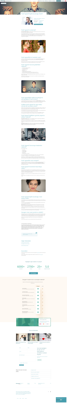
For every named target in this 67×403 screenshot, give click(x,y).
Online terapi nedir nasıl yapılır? (25, 242)
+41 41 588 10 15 (40, 21)
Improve (41, 254)
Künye (18, 398)
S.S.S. (50, 383)
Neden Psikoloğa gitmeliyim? (24, 245)
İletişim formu (40, 22)
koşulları (26, 398)
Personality (38, 252)
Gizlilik (20, 398)
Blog (35, 383)
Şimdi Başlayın (33, 273)
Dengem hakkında (28, 383)
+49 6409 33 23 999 (41, 20)
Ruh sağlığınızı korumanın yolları (25, 243)
